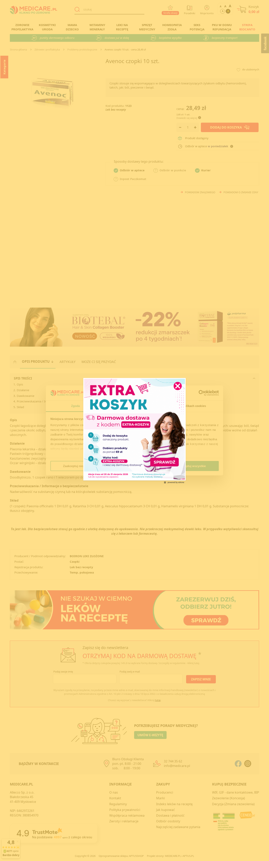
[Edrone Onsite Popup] (134, 430)
